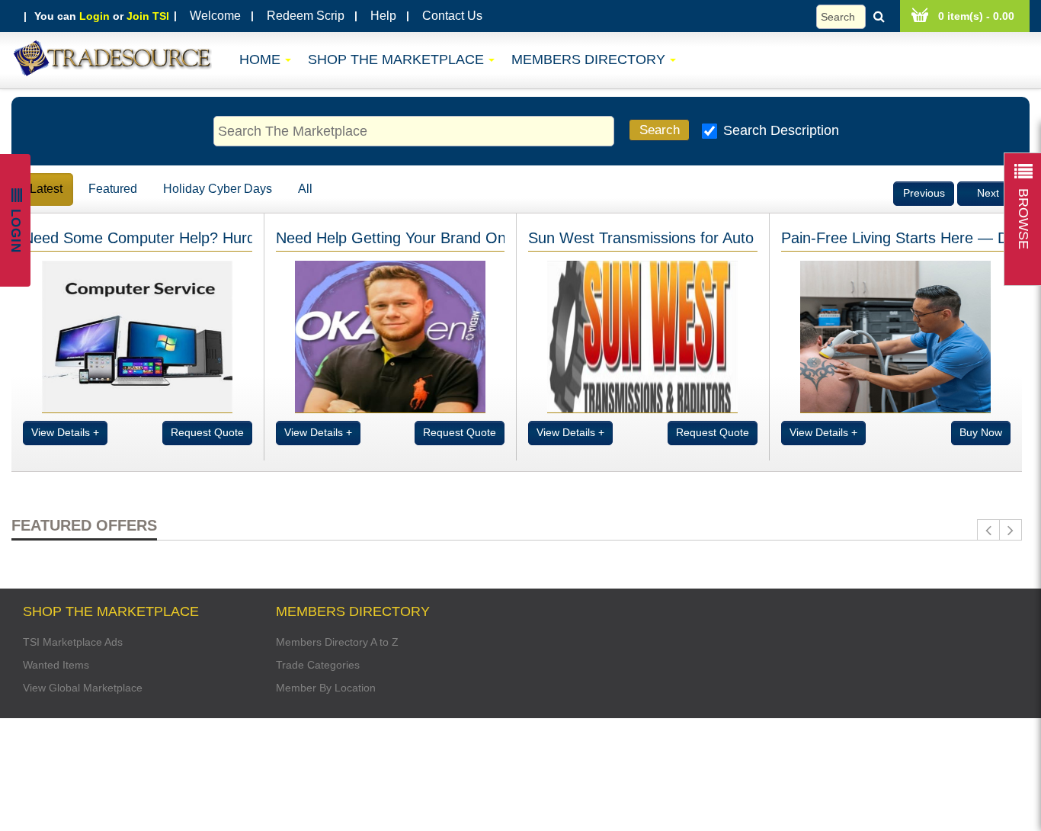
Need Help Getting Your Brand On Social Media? (440, 237)
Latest (46, 188)
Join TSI (148, 16)
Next (988, 193)
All (305, 188)
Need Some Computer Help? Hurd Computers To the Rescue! (232, 237)
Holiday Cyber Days (217, 188)
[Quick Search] (854, 17)
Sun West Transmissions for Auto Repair (665, 237)
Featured (112, 188)
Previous (924, 193)
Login (94, 16)
